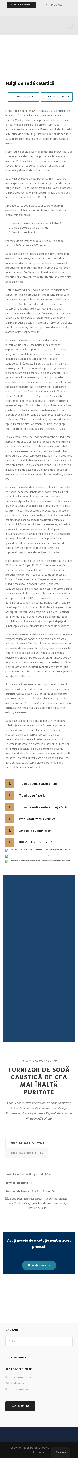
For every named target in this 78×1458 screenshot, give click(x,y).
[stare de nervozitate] (55, 11)
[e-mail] (29, 11)
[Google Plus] (42, 11)
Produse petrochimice (18, 1377)
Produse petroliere (16, 1390)
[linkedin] (49, 11)
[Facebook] (36, 11)
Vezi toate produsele (37, 1298)
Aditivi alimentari (15, 1383)
